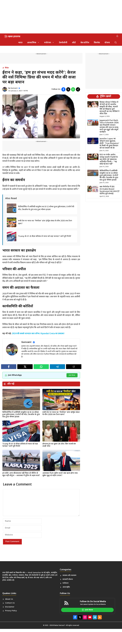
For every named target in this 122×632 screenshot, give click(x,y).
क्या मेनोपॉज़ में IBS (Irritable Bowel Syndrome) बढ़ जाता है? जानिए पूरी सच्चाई (110, 190)
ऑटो (74, 42)
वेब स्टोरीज (85, 42)
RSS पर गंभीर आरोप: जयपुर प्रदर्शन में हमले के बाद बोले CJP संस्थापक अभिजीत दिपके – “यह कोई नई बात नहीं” (109, 159)
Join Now (72, 375)
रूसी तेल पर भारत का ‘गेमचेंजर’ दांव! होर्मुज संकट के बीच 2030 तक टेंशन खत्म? (61, 413)
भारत (20, 42)
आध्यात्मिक (31, 42)
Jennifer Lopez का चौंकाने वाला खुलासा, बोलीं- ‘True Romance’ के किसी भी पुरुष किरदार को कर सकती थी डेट (109, 143)
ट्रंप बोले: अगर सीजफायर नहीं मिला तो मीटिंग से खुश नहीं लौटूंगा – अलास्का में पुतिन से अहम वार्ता (21, 474)
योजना (107, 42)
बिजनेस (97, 42)
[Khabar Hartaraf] (12, 37)
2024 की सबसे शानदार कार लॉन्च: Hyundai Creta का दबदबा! (38, 333)
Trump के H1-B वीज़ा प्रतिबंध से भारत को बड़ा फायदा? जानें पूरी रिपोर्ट (44, 236)
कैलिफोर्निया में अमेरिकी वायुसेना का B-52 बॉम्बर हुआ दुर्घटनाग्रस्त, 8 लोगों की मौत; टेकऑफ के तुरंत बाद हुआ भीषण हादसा (21, 414)
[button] (115, 43)
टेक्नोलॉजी (63, 42)
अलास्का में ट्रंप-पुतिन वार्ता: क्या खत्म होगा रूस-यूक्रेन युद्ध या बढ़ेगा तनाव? (60, 474)
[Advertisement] (61, 16)
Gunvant (14, 88)
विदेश (7, 68)
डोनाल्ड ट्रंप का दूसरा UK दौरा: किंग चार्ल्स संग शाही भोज (59, 445)
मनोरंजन (47, 42)
